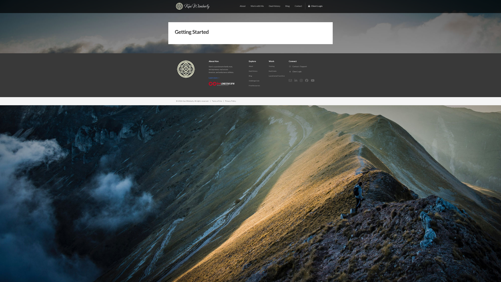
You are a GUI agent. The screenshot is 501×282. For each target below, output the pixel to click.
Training (271, 66)
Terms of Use (217, 101)
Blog (287, 6)
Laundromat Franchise (277, 76)
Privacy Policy (230, 101)
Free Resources (254, 86)
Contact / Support (299, 66)
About (243, 6)
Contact (298, 6)
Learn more (213, 78)
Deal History (274, 6)
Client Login (317, 6)
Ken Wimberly (196, 6)
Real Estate (272, 71)
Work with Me (257, 6)
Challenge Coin (254, 81)
